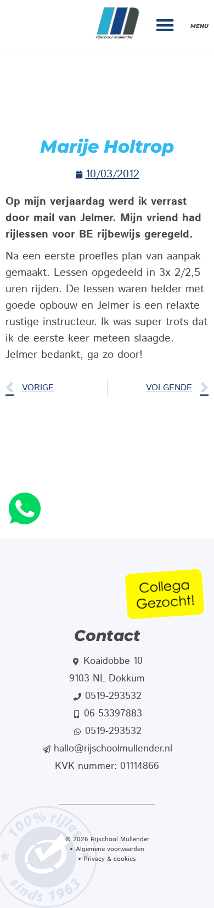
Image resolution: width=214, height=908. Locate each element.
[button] (165, 24)
